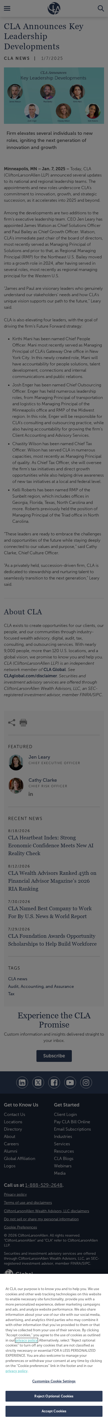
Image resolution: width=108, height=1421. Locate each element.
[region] (54, 1347)
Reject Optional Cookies (53, 1396)
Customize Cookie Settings (53, 1381)
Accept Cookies (54, 1411)
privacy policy (26, 1340)
